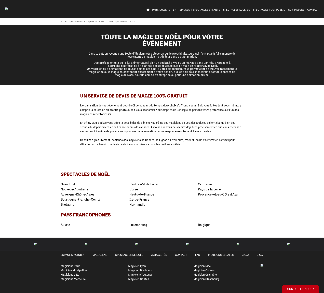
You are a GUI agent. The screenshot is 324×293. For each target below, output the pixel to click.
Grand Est (68, 184)
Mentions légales (221, 255)
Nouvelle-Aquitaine (74, 189)
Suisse (65, 225)
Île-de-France (139, 199)
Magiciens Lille (70, 274)
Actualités (159, 255)
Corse (133, 189)
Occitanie (205, 184)
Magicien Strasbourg (207, 279)
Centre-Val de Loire (143, 184)
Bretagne (67, 204)
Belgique (204, 225)
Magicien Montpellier (74, 270)
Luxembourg (138, 225)
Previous (6, 244)
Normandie (137, 204)
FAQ (197, 255)
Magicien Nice (202, 266)
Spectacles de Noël (129, 255)
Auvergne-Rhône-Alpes (77, 194)
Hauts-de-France (141, 194)
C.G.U (245, 255)
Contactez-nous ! (300, 289)
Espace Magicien (72, 255)
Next (317, 244)
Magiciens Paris (70, 266)
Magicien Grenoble (205, 274)
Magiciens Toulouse (140, 274)
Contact (313, 9)
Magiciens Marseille (73, 279)
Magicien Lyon (137, 266)
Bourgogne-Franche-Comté (81, 199)
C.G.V (260, 255)
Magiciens (99, 255)
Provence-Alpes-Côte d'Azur (218, 194)
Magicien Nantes (138, 279)
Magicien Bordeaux (140, 270)
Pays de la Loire (209, 189)
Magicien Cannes (204, 270)
